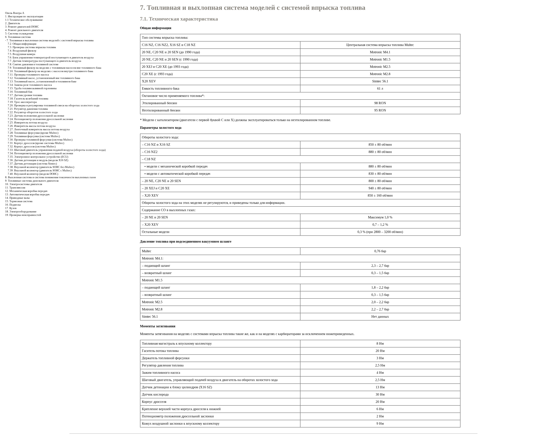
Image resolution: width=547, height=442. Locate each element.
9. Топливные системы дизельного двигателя (32, 180)
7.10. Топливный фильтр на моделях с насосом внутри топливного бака (50, 71)
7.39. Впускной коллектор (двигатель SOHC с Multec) (40, 170)
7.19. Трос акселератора (22, 102)
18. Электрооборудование (21, 211)
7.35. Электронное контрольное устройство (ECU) (38, 156)
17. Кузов (10, 208)
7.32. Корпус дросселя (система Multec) (32, 146)
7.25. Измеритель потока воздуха (27, 122)
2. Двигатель (12, 23)
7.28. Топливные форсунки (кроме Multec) (33, 132)
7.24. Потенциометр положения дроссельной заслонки (40, 119)
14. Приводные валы (17, 197)
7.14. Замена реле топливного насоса (30, 84)
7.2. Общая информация (22, 43)
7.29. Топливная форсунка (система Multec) (34, 136)
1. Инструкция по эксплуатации (24, 16)
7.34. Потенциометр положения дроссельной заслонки (40, 153)
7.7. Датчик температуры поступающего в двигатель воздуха (44, 60)
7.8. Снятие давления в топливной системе (33, 64)
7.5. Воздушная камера (21, 54)
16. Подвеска (13, 204)
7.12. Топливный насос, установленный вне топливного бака (44, 78)
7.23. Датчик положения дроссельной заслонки (36, 115)
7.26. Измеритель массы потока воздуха (32, 126)
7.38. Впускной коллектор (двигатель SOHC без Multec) (41, 167)
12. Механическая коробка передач (26, 191)
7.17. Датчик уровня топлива (25, 95)
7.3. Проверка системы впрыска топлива (32, 47)
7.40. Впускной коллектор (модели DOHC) (33, 173)
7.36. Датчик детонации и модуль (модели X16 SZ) (38, 160)
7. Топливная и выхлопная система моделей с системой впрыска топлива (50, 40)
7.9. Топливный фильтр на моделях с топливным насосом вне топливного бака (54, 67)
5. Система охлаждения (19, 33)
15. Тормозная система (18, 201)
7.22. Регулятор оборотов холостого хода (33, 112)
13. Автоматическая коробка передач (27, 194)
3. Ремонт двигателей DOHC (22, 26)
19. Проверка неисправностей (23, 215)
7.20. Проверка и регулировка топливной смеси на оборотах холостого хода (53, 105)
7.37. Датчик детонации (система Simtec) (32, 163)
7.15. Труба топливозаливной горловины (32, 88)
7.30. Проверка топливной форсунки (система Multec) (40, 139)
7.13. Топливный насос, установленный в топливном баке (42, 81)
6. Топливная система (18, 37)
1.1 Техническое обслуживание (24, 19)
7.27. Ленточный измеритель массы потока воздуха (39, 129)
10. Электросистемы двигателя (23, 184)
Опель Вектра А (14, 13)
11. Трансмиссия (15, 187)
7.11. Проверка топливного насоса (28, 74)
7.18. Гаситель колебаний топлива (28, 98)
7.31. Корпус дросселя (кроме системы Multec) (36, 143)
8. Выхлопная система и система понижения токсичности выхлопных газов (50, 177)
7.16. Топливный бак (20, 91)
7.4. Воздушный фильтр (22, 50)
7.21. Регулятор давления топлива (28, 108)
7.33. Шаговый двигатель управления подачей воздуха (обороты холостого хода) (57, 149)
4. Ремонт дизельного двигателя (24, 30)
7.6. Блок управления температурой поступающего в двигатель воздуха (51, 57)
